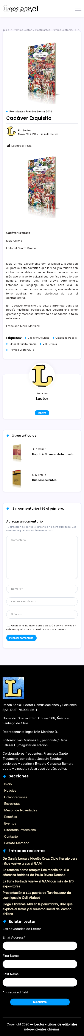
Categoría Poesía (66, 337)
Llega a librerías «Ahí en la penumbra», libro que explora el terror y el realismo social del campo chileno (38, 909)
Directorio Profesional (20, 830)
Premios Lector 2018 (21, 349)
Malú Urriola (49, 343)
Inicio (6, 29)
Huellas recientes (44, 480)
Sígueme (42, 413)
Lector (27, 130)
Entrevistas (12, 804)
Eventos (10, 823)
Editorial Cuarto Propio (23, 343)
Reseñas (10, 817)
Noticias (10, 790)
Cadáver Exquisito (39, 337)
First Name (11, 956)
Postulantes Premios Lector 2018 (55, 29)
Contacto (11, 836)
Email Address (14, 937)
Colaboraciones (15, 797)
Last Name (11, 974)
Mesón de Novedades (20, 810)
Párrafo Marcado (16, 843)
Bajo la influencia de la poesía (53, 454)
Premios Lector (22, 29)
